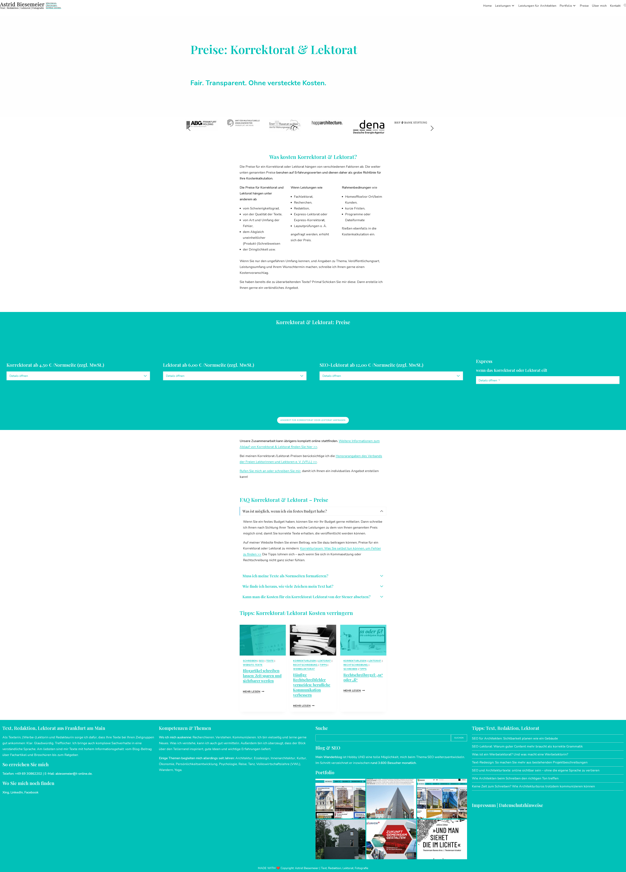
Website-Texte (252, 664)
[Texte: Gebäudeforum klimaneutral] (442, 799)
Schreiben (250, 660)
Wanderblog (332, 757)
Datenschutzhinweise (521, 805)
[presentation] (263, 640)
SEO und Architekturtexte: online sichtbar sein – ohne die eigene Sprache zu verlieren (535, 770)
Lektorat (324, 660)
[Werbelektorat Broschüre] (391, 839)
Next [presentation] (432, 128)
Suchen (459, 738)
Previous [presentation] (189, 128)
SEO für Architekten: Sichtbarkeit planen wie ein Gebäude (515, 738)
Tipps (323, 664)
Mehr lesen (253, 691)
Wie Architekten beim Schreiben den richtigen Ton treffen (515, 778)
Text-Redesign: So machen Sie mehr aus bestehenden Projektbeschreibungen (530, 762)
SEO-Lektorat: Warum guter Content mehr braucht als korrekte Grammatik (527, 746)
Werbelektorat (304, 669)
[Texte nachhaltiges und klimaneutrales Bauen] (340, 799)
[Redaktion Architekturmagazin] (340, 839)
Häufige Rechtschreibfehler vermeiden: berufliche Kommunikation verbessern (311, 684)
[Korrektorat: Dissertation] (442, 839)
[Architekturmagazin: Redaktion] (391, 799)
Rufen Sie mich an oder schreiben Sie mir (270, 471)
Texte (270, 660)
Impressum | (485, 805)
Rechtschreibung (305, 664)
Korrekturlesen (304, 660)
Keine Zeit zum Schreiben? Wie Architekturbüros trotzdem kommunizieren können (533, 786)
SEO (261, 660)
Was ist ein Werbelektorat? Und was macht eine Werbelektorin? (520, 754)
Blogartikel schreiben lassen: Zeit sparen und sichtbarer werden (262, 675)
